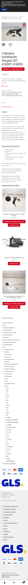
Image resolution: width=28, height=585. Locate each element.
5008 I (8, 412)
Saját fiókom (7, 531)
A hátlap (9, 417)
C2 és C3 (9, 432)
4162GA (7, 95)
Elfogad (4, 9)
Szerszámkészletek (7, 344)
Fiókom (4, 582)
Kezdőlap (5, 17)
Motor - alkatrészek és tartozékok (11, 339)
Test (10, 17)
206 (7, 390)
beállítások (4, 4)
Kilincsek (7, 361)
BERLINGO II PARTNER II (13, 422)
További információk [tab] (7, 107)
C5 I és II (9, 449)
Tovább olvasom (14, 225)
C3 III (8, 437)
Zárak (13, 17)
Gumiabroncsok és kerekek (10, 332)
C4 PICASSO (10, 446)
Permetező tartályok (10, 369)
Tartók (6, 378)
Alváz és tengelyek (7, 322)
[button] (24, 24)
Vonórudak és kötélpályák (9, 463)
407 (7, 410)
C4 (7, 441)
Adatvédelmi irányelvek (9, 509)
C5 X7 (8, 451)
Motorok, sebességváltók (9, 342)
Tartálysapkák (8, 376)
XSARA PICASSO (11, 461)
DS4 (7, 456)
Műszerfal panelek (9, 366)
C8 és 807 (9, 454)
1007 (8, 388)
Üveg (6, 381)
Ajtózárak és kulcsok (17, 92)
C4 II (8, 444)
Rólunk (5, 528)
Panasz (5, 520)
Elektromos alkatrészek (7, 94)
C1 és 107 (9, 429)
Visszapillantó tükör (10, 383)
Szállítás (6, 534)
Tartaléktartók (8, 373)
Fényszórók (8, 356)
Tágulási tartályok (9, 371)
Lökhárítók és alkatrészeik (11, 364)
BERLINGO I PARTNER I (12, 420)
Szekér (5, 539)
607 (7, 415)
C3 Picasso (9, 439)
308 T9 (8, 405)
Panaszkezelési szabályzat (10, 523)
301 (7, 398)
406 (7, 407)
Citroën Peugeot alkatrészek (11, 506)
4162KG (16, 95)
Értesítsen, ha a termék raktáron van (13, 69)
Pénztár (5, 526)
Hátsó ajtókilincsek (9, 359)
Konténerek (6, 337)
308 (7, 403)
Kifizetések (6, 517)
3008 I (8, 395)
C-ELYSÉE (9, 424)
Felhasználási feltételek (10, 512)
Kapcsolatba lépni (8, 515)
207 (7, 393)
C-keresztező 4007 (11, 427)
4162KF (12, 95)
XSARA (8, 458)
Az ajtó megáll (8, 354)
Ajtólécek (7, 352)
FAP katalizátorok (7, 330)
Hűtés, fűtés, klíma (7, 335)
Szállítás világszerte (9, 537)
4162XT (20, 95)
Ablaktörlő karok (9, 349)
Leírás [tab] (3, 102)
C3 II (8, 434)
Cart (21, 581)
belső (4, 325)
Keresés (14, 582)
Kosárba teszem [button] (14, 263)
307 (16, 17)
